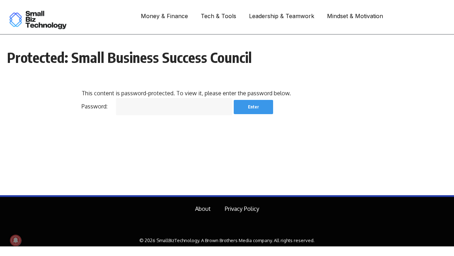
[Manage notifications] (15, 240)
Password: (95, 106)
